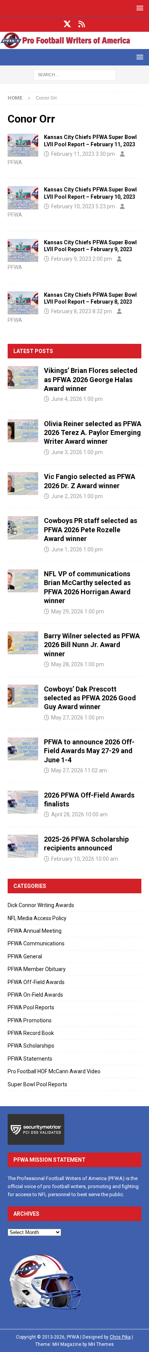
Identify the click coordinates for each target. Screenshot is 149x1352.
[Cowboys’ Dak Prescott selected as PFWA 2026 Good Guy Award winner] (23, 696)
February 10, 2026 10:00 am (84, 859)
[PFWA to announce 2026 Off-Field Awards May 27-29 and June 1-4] (23, 748)
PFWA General (25, 956)
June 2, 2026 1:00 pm (77, 496)
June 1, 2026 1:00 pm (77, 549)
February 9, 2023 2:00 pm (81, 259)
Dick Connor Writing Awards (41, 905)
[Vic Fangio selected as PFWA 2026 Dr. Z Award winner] (23, 483)
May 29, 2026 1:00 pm (77, 611)
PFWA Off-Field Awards (36, 982)
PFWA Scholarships (31, 1046)
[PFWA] (74, 45)
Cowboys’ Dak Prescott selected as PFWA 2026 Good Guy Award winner (90, 698)
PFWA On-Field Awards (35, 995)
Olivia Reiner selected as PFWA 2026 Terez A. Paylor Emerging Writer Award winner (92, 433)
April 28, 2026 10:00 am (79, 814)
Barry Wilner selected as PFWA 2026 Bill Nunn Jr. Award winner (92, 645)
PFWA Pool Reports (31, 1007)
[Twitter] (67, 24)
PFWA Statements (30, 1059)
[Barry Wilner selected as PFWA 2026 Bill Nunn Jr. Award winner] (23, 642)
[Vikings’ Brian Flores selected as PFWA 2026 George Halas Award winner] (23, 377)
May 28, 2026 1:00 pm (77, 664)
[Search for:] (75, 74)
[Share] (82, 24)
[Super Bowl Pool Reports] (23, 145)
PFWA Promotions (30, 1020)
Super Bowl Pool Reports (37, 1084)
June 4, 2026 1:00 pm (77, 399)
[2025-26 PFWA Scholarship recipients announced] (23, 846)
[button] (138, 8)
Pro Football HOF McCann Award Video (54, 1071)
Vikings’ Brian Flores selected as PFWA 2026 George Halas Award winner (91, 379)
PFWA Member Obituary (37, 969)
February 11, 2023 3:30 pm (83, 154)
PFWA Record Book (31, 1033)
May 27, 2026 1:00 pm (77, 717)
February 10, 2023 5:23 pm (83, 206)
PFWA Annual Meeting (35, 931)
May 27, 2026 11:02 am (79, 770)
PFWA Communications (36, 943)
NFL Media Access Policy (37, 918)
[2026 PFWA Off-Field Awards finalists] (23, 802)
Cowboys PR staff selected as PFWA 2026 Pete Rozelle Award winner (90, 530)
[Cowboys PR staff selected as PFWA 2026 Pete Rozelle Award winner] (23, 527)
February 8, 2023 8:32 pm (81, 311)
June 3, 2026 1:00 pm (77, 452)
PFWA (15, 162)
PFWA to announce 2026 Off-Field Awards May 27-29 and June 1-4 (89, 751)
